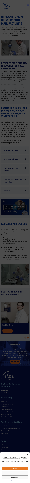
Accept (15, 468)
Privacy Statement (15, 480)
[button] (27, 454)
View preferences (15, 477)
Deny (15, 473)
